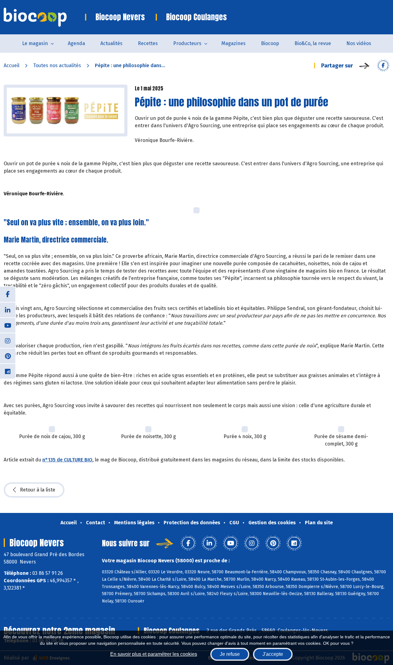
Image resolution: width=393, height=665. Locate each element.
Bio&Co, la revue (312, 43)
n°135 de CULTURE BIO (67, 460)
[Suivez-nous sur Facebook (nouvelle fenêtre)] (7, 294)
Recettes (148, 43)
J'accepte (273, 654)
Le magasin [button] (35, 43)
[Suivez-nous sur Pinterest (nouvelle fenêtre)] (7, 355)
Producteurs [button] (187, 43)
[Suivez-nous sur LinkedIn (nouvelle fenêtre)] (7, 309)
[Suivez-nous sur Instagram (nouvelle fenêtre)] (7, 340)
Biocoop (270, 43)
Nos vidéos (358, 43)
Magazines (233, 43)
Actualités (111, 43)
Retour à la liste (37, 490)
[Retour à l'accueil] (44, 17)
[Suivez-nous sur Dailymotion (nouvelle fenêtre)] (7, 371)
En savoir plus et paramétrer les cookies (153, 654)
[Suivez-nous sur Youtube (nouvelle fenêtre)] (7, 325)
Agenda (76, 43)
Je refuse (230, 654)
